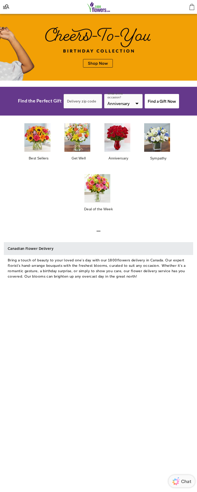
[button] (98, 231)
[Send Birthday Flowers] (98, 47)
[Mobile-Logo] (98, 7)
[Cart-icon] (192, 7)
